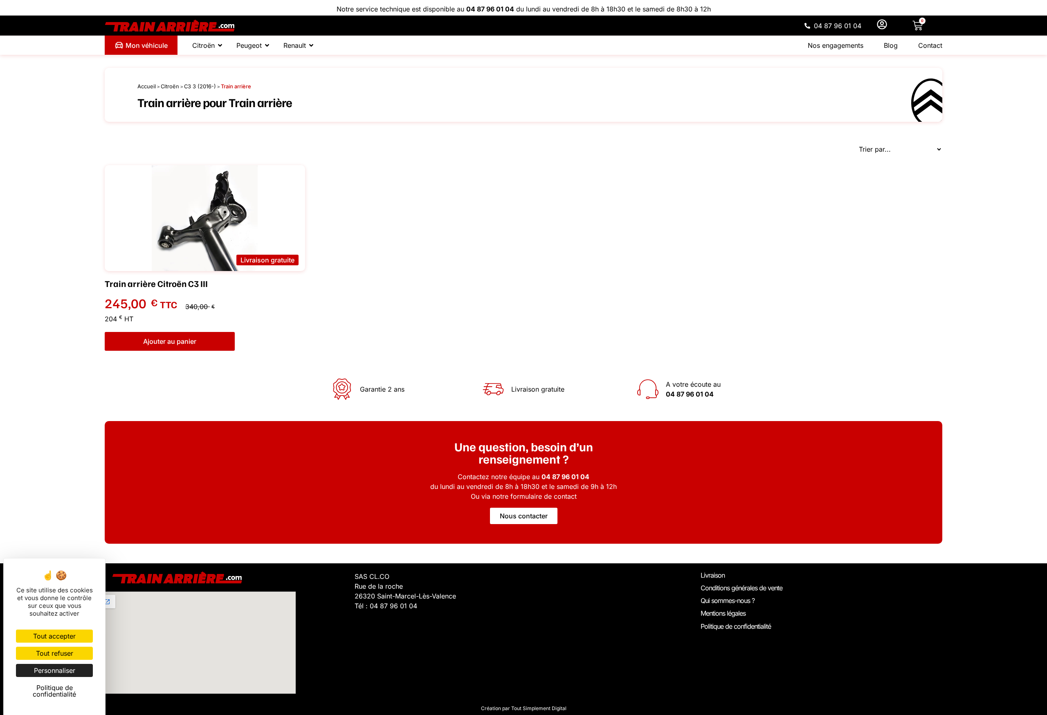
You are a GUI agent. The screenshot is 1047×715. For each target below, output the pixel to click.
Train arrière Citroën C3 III (156, 283)
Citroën (170, 86)
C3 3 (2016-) (200, 86)
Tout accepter (54, 636)
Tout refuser (54, 653)
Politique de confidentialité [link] (54, 691)
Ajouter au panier (169, 341)
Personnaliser (54, 670)
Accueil (146, 86)
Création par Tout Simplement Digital (523, 708)
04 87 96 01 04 (490, 9)
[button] (267, 260)
